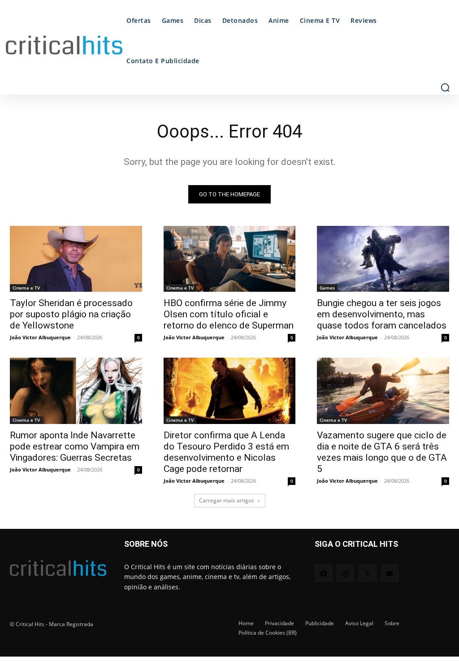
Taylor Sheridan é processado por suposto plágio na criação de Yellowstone (71, 314)
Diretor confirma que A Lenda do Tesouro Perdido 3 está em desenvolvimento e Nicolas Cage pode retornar (226, 452)
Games (327, 288)
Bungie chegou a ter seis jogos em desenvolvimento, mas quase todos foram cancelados (381, 314)
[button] (445, 87)
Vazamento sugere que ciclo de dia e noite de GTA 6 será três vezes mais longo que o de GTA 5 (382, 452)
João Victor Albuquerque (40, 337)
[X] (367, 573)
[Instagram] (345, 573)
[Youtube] (389, 573)
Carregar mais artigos (226, 500)
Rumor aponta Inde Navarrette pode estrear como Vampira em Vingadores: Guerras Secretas (74, 446)
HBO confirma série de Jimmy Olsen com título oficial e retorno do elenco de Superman (229, 314)
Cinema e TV (26, 288)
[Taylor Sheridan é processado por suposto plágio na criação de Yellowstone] (76, 259)
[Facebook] (323, 573)
